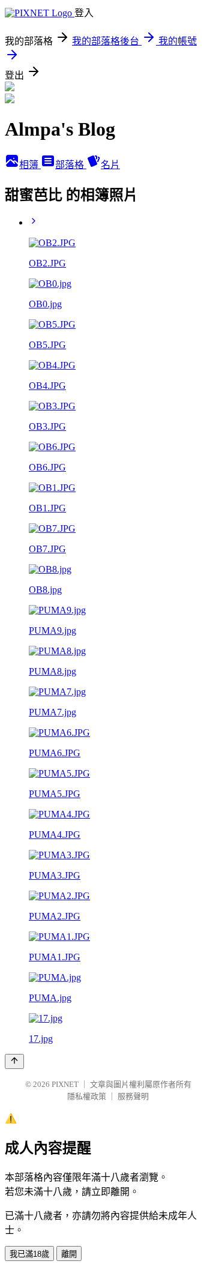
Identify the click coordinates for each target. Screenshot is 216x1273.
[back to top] (14, 1061)
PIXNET (65, 1084)
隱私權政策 (86, 1096)
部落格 (70, 165)
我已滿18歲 (29, 1254)
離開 (69, 1254)
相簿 (30, 165)
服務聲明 (133, 1096)
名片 (110, 165)
